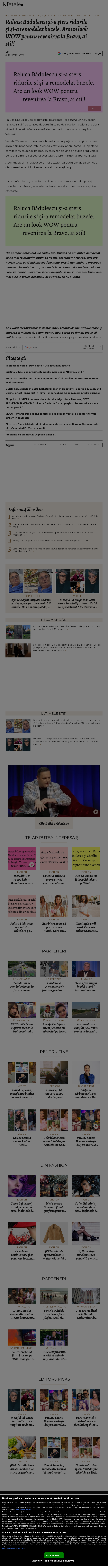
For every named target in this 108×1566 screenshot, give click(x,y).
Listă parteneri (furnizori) (13, 1548)
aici (48, 1521)
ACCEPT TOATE (54, 1555)
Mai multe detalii (24, 1509)
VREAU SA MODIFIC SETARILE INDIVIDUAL (53, 1561)
